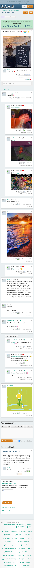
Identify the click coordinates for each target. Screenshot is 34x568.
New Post (8, 503)
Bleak (8, 467)
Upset (28, 534)
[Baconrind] (4, 280)
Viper (8, 212)
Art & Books (9, 552)
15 (19, 70)
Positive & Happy (15, 10)
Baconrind (9, 279)
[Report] (31, 92)
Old (8, 89)
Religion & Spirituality (26, 558)
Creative (23, 531)
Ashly (8, 69)
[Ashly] (4, 70)
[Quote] (31, 426)
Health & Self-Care (11, 565)
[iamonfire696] (4, 322)
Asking (29, 538)
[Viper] (4, 213)
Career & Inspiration (5, 10)
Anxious (18, 534)
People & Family (24, 541)
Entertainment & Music (10, 548)
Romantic (7, 538)
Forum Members (9, 511)
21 (23, 74)
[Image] (2, 426)
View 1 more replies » (11, 336)
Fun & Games (26, 545)
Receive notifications (26, 441)
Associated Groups (9, 507)
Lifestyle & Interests (26, 548)
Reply (23, 97)
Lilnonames (10, 385)
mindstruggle (10, 92)
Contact (21, 524)
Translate (21, 77)
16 (25, 471)
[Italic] (18, 426)
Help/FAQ (29, 524)
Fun (30, 531)
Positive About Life (7, 13)
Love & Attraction (9, 555)
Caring (15, 538)
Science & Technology (10, 558)
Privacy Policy (21, 526)
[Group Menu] (31, 12)
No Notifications (11, 17)
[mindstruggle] (4, 94)
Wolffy (8, 199)
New (5, 89)
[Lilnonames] (4, 386)
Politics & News (24, 552)
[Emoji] (9, 426)
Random (7, 534)
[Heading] (28, 426)
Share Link (28, 77)
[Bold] (15, 426)
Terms (30, 526)
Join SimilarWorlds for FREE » (17, 26)
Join (25, 12)
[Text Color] (12, 426)
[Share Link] (16, 474)
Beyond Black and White (11, 451)
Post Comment (6, 441)
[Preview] (15, 440)
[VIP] (14, 71)
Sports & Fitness (25, 562)
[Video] (5, 426)
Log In (24, 6)
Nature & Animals (10, 562)
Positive (6, 531)
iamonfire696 (10, 320)
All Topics (27, 565)
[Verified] (20, 320)
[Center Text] (25, 426)
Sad (22, 538)
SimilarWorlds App (11, 524)
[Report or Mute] (31, 31)
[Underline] (21, 426)
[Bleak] (4, 468)
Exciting (14, 531)
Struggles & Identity (25, 555)
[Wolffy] (4, 200)
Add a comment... (8, 423)
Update (8, 541)
